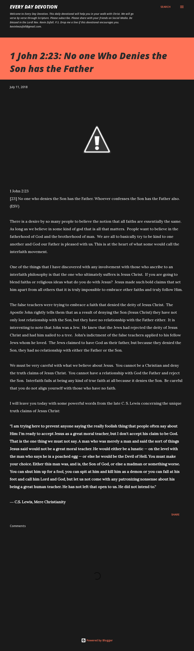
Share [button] (175, 514)
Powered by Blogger (99, 640)
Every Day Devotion (33, 7)
